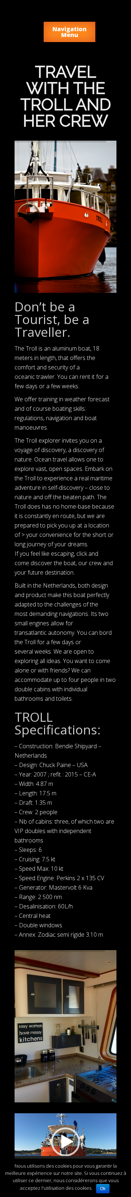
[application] (65, 1142)
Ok (103, 1188)
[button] (65, 1141)
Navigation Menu (69, 32)
